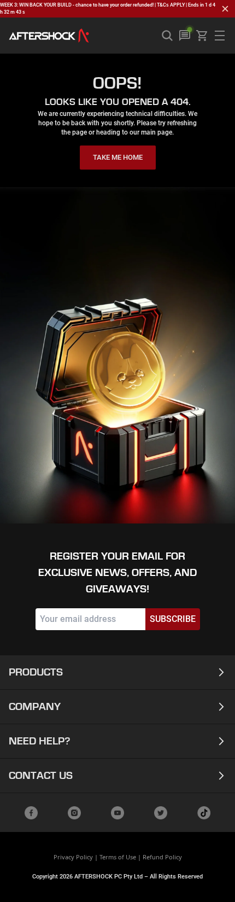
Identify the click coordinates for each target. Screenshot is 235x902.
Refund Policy (162, 857)
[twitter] (161, 813)
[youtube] (117, 813)
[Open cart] (202, 35)
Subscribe (173, 619)
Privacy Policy (73, 857)
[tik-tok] (204, 813)
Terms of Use (117, 857)
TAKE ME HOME (118, 157)
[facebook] (31, 813)
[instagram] (74, 813)
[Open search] (167, 35)
